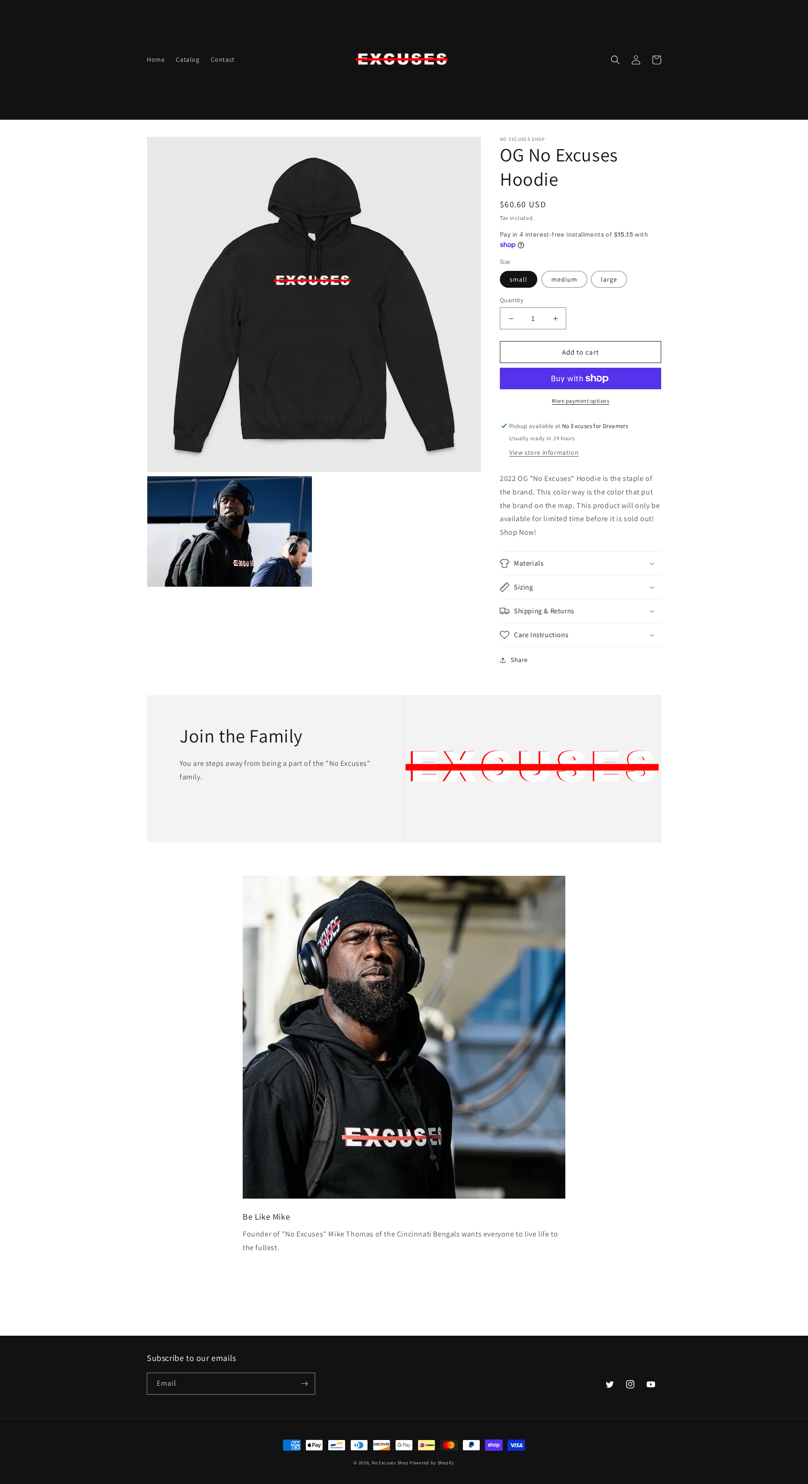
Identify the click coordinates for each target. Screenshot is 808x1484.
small (518, 279)
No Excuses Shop (390, 1463)
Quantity (511, 300)
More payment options (580, 400)
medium (564, 279)
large (609, 279)
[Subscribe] (304, 1384)
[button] (615, 60)
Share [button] (519, 659)
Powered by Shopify (432, 1463)
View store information (543, 452)
